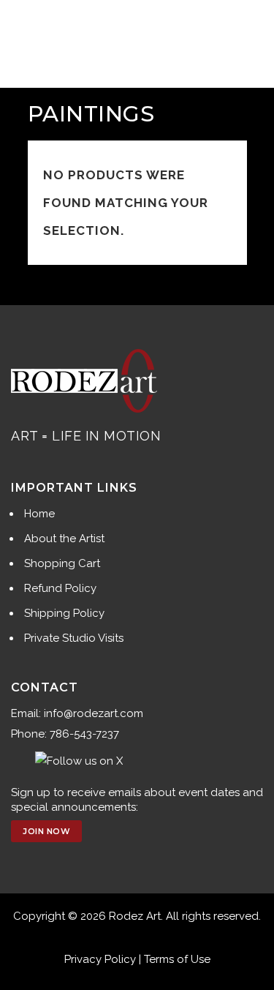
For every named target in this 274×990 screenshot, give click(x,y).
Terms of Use (177, 959)
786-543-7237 (84, 733)
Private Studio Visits (73, 638)
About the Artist (64, 538)
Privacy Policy (100, 959)
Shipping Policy (64, 613)
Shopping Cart (62, 563)
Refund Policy (60, 588)
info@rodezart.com (93, 713)
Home (39, 513)
